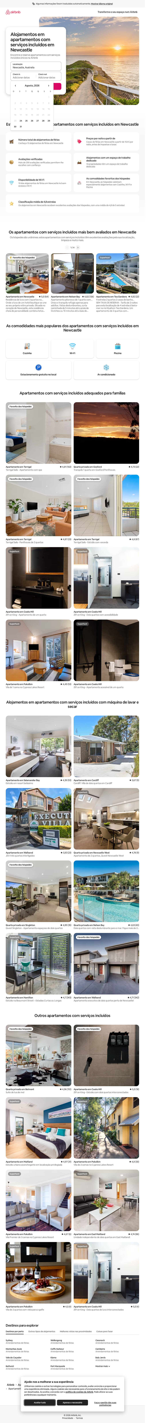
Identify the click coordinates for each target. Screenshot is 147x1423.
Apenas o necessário (72, 1402)
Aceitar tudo (40, 1402)
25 (26, 120)
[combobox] (36, 67)
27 (37, 120)
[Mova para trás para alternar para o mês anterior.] (15, 86)
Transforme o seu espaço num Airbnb (117, 12)
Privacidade (67, 1418)
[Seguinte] (78, 247)
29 (49, 120)
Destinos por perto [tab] (15, 1331)
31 (21, 126)
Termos (79, 1418)
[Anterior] (67, 247)
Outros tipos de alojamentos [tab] (41, 1331)
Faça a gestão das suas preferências (105, 1403)
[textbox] (23, 77)
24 (21, 120)
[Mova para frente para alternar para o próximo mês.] (48, 86)
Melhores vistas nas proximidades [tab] (76, 1331)
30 (15, 126)
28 (43, 120)
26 (32, 120)
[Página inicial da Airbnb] (13, 12)
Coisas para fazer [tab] (104, 1331)
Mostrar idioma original (102, 3)
